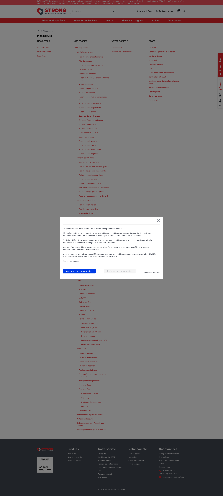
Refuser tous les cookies (119, 271)
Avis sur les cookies (71, 261)
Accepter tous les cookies (79, 271)
